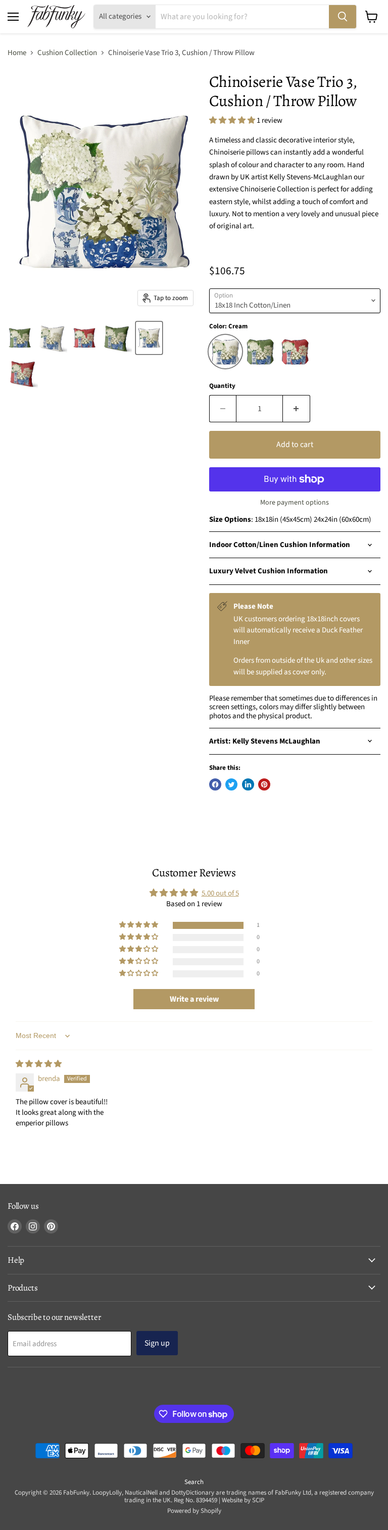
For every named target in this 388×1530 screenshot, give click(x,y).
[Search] (342, 16)
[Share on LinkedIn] (248, 784)
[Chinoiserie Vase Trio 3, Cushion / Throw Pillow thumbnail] (20, 338)
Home (17, 52)
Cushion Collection (67, 52)
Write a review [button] (194, 999)
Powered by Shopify (194, 1510)
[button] (233, 120)
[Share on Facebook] (215, 784)
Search (194, 1482)
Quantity (222, 386)
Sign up (157, 1343)
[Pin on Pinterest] (264, 784)
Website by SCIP (243, 1500)
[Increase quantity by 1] (296, 408)
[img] (39, 1064)
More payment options (294, 503)
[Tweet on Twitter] (231, 784)
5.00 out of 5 (220, 893)
